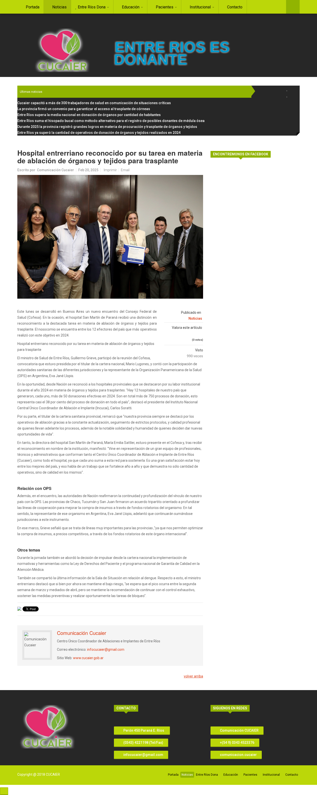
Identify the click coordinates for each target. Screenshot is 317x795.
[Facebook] (293, 91)
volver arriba (193, 676)
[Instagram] (293, 97)
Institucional (271, 774)
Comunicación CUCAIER (239, 730)
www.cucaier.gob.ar (88, 658)
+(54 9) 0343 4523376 (236, 743)
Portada (173, 774)
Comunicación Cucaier (55, 170)
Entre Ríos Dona (207, 774)
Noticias (195, 318)
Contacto (291, 774)
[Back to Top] (4, 791)
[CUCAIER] (62, 50)
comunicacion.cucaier (238, 755)
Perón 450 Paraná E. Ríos (144, 730)
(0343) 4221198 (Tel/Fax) (143, 743)
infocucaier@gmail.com (105, 649)
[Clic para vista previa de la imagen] (110, 237)
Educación (230, 774)
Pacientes (250, 774)
